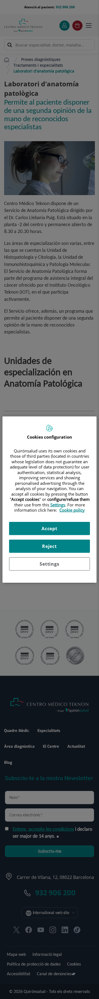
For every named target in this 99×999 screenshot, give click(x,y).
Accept (49, 528)
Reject (49, 546)
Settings (49, 564)
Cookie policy (72, 510)
